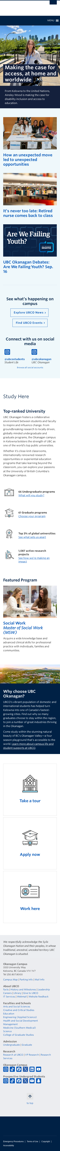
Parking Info (26, 979)
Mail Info (39, 979)
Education (8, 1013)
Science (7, 1031)
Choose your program (31, 516)
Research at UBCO (13, 1054)
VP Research (32, 1054)
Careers (7, 993)
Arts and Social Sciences (16, 1006)
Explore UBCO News (29, 312)
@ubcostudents (14, 359)
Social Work (14, 623)
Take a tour (30, 801)
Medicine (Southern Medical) (19, 1027)
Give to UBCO (30, 993)
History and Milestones (23, 989)
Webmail (22, 996)
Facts (6, 989)
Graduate (27, 1045)
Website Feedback (38, 996)
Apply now (30, 854)
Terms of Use (32, 1141)
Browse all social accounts (30, 367)
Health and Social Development (20, 1020)
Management (10, 1024)
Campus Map (10, 979)
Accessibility (8, 1145)
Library (17, 993)
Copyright (45, 1141)
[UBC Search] (53, 4)
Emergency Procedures (13, 1141)
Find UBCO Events (29, 322)
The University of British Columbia (22, 6)
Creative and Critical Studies (18, 1010)
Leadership (44, 989)
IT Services (9, 996)
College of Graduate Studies (18, 1035)
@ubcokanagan (41, 359)
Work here (30, 908)
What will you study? (31, 495)
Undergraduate (11, 1045)
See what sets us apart (32, 537)
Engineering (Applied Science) (20, 1017)
